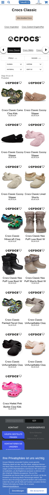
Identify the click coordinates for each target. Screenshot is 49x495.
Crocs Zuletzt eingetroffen (33, 27)
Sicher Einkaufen (36, 433)
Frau (12, 58)
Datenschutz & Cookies (35, 439)
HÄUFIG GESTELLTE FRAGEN (13, 435)
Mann (36, 58)
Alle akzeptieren (37, 491)
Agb (35, 436)
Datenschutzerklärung (11, 486)
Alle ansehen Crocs (24, 18)
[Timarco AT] (24, 2)
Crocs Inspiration (11, 27)
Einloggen (39, 3)
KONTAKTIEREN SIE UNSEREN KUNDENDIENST (13, 446)
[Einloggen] (38, 2)
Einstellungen (18, 491)
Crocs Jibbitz (28, 50)
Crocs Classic (14, 50)
